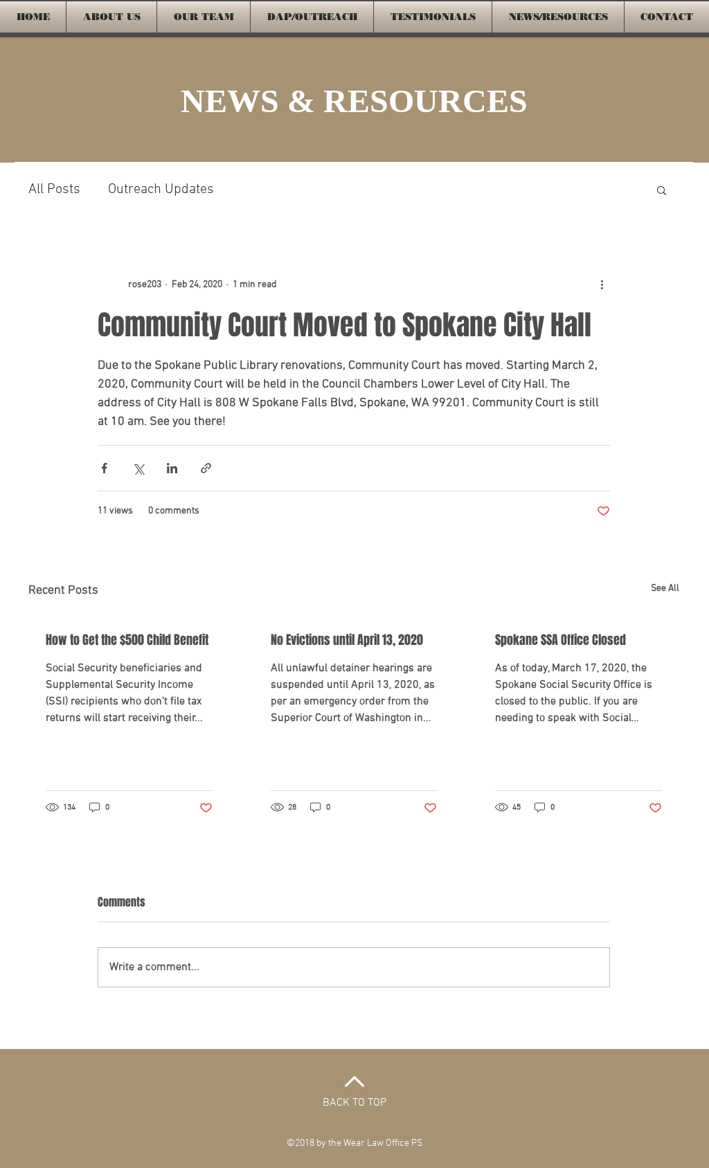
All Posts (54, 189)
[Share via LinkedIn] (172, 468)
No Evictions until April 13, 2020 (347, 640)
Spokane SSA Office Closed (560, 640)
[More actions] (601, 284)
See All (665, 588)
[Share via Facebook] (104, 468)
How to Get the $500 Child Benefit (127, 640)
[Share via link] (206, 468)
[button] (661, 189)
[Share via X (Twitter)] (138, 468)
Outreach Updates (161, 189)
